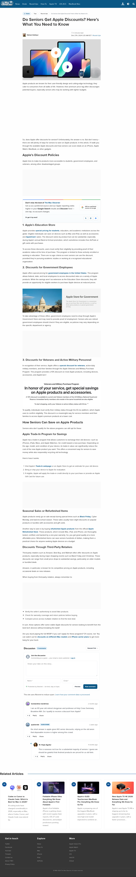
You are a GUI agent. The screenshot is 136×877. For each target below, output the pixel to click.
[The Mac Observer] (7, 4)
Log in (73, 658)
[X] (86, 218)
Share (41, 715)
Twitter (7, 844)
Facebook (8, 847)
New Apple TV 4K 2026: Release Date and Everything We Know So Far (122, 800)
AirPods (40, 861)
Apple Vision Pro (75, 844)
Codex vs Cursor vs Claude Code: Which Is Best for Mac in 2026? (18, 799)
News (17, 4)
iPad (38, 857)
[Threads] (91, 218)
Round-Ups (33, 4)
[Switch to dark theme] (128, 4)
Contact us (8, 857)
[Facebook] (96, 218)
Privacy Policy (9, 864)
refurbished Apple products (63, 528)
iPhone (39, 854)
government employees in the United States (67, 273)
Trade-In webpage (43, 466)
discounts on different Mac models (52, 636)
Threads (8, 854)
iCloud (71, 861)
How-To (44, 4)
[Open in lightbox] (62, 311)
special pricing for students (47, 230)
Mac (38, 850)
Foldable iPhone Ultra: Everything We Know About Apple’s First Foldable (52, 800)
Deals (24, 4)
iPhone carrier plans (80, 636)
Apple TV (53, 4)
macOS (71, 857)
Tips (35, 14)
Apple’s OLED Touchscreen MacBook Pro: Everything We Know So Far (88, 800)
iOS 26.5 (62, 4)
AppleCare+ (31, 236)
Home (28, 14)
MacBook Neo (74, 4)
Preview (77, 686)
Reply (35, 715)
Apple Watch (73, 847)
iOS (70, 854)
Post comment (90, 686)
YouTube (8, 850)
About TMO (9, 861)
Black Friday (85, 516)
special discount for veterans (72, 365)
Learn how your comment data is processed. (72, 694)
